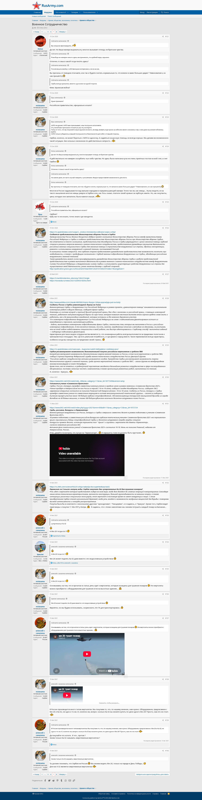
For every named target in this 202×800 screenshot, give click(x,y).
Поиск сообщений (54, 16)
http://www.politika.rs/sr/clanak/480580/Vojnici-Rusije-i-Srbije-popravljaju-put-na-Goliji (85, 302)
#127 (167, 274)
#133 (167, 515)
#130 (167, 377)
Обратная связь (104, 794)
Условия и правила (118, 794)
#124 (167, 146)
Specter (40, 554)
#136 (167, 594)
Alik (35, 28)
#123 (167, 117)
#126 (167, 228)
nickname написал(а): (59, 41)
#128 (167, 298)
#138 (167, 679)
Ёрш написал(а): (57, 98)
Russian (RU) (38, 794)
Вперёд (62, 32)
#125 (167, 202)
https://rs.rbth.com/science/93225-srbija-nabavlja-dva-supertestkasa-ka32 (80, 487)
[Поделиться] (163, 36)
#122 (167, 93)
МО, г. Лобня (43, 561)
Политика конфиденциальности (139, 794)
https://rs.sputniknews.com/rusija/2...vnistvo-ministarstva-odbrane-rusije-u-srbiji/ (83, 232)
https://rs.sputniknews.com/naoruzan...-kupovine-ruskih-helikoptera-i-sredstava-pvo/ (84, 349)
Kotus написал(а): (57, 151)
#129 (167, 345)
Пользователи (89, 12)
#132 (167, 483)
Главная (37, 12)
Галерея (74, 12)
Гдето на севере (41, 223)
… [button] (45, 32)
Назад (37, 32)
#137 (167, 618)
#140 (167, 751)
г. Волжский (43, 55)
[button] (68, 12)
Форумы (48, 12)
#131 (167, 404)
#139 (167, 720)
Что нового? (61, 12)
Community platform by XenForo (101, 798)
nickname (40, 105)
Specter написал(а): (58, 599)
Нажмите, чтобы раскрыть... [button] (109, 703)
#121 (167, 36)
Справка (155, 794)
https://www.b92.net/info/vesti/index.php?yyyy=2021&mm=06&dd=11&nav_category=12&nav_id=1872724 (94, 407)
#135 (167, 569)
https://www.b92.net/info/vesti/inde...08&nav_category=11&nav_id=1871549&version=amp (87, 381)
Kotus (40, 49)
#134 (167, 542)
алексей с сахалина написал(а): (62, 547)
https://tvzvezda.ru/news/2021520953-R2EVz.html (70, 280)
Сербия (44, 112)
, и (65, 563)
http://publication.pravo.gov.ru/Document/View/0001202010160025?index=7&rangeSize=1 (87, 269)
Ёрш (40, 214)
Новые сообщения (39, 16)
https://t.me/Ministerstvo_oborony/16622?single (69, 278)
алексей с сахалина (40, 529)
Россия (44, 537)
